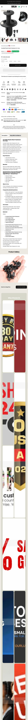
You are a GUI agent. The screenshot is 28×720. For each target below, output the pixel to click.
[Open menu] (2, 6)
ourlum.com (4, 45)
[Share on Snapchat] (25, 89)
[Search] (24, 7)
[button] (14, 69)
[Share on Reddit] (12, 89)
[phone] (21, 7)
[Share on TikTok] (23, 89)
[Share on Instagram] (20, 89)
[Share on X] (4, 89)
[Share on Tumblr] (15, 89)
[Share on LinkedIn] (10, 89)
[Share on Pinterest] (7, 89)
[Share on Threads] (17, 89)
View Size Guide (6, 56)
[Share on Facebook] (2, 89)
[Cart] (26, 7)
